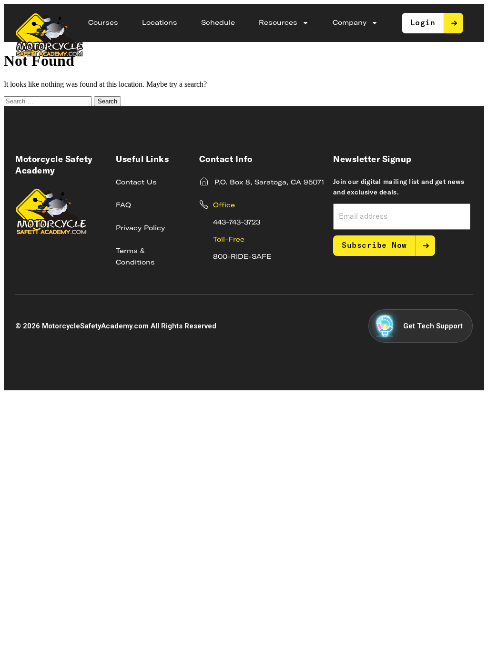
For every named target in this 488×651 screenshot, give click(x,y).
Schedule (218, 23)
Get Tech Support (433, 326)
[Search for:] (49, 101)
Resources (278, 23)
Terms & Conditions (135, 257)
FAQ (123, 205)
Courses (103, 23)
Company (349, 23)
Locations (159, 23)
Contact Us (136, 182)
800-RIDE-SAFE (242, 257)
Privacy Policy (140, 228)
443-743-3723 (236, 222)
